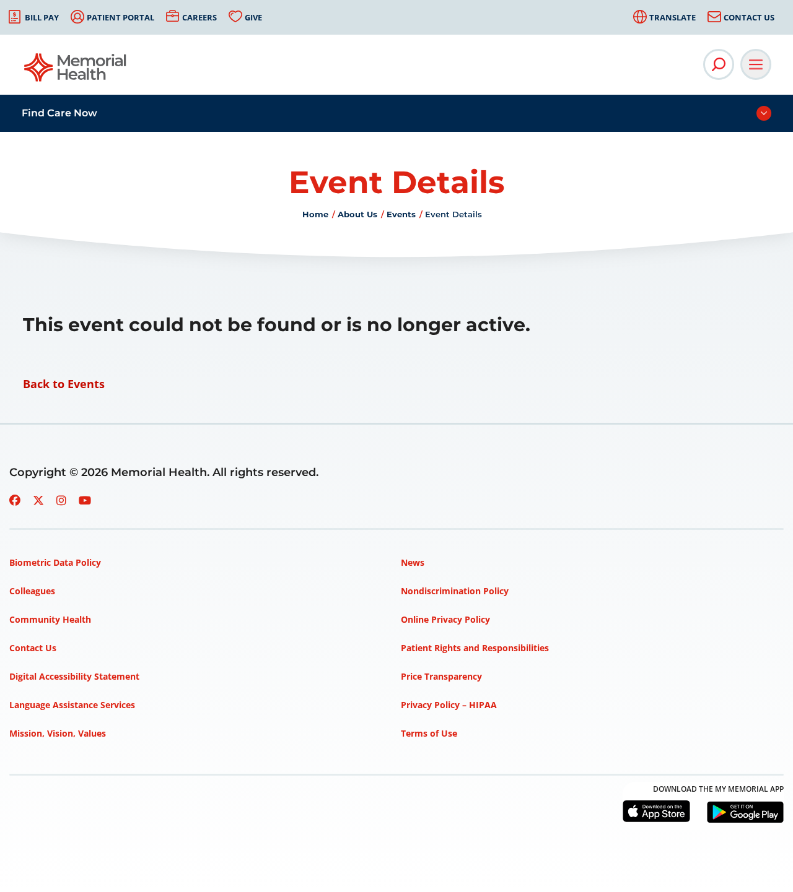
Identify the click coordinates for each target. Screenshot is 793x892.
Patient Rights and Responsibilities (475, 648)
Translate (672, 17)
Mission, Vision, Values (57, 733)
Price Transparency (441, 676)
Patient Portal (120, 17)
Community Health (50, 619)
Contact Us (749, 17)
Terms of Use (429, 733)
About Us (357, 214)
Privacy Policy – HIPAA (449, 705)
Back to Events (64, 383)
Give (253, 17)
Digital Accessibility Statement (74, 676)
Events (401, 214)
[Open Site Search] (718, 64)
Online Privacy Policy (445, 619)
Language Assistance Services (72, 705)
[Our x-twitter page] (38, 500)
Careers (199, 17)
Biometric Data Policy (55, 562)
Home (315, 214)
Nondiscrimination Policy (455, 591)
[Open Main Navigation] (755, 64)
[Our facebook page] (14, 500)
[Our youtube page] (85, 500)
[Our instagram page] (61, 500)
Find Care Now (59, 113)
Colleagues (32, 591)
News (412, 562)
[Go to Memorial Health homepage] (76, 71)
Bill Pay (42, 17)
